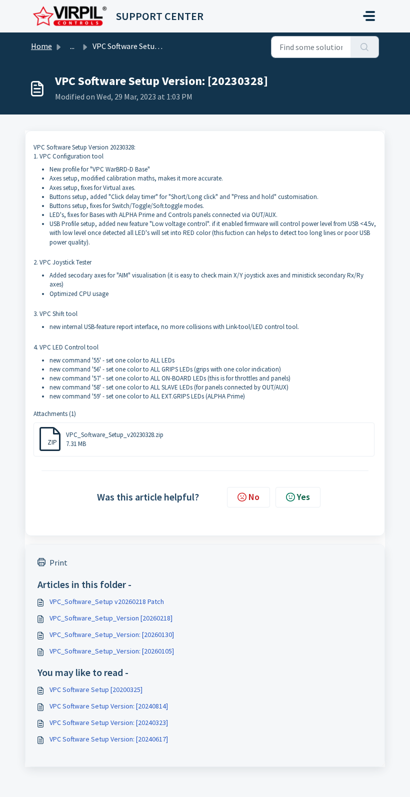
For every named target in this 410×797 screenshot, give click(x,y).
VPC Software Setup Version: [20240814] (109, 706)
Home (41, 46)
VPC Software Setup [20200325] (96, 689)
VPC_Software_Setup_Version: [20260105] (112, 651)
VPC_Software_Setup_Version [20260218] (111, 618)
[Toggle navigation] (369, 16)
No (254, 496)
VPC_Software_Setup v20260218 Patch (107, 601)
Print (59, 563)
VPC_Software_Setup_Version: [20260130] (112, 634)
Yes (303, 496)
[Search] (364, 47)
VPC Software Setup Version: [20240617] (109, 739)
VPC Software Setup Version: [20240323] (109, 722)
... (72, 46)
